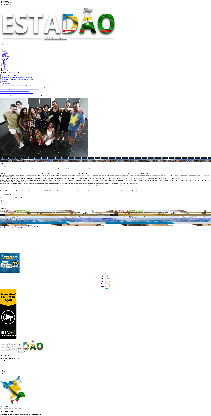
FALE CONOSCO (5, 56)
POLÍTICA (4, 48)
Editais (3, 49)
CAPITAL (6, 52)
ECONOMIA (4, 50)
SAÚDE (3, 46)
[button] (105, 200)
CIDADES (4, 51)
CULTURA (4, 55)
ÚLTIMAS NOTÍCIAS (6, 44)
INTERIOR (6, 53)
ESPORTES (4, 54)
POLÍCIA (4, 47)
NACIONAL (4, 45)
